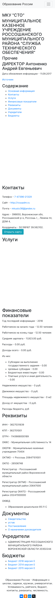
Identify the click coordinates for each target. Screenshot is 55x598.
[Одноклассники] (25, 596)
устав (11, 522)
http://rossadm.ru (20, 202)
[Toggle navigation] (48, 4)
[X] (33, 596)
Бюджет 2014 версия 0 (21, 564)
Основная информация (21, 90)
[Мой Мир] (29, 596)
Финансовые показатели (22, 101)
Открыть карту (13, 231)
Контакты (13, 94)
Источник (7, 79)
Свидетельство (17, 518)
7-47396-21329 (23, 196)
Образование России (17, 4)
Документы (14, 108)
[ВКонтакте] (21, 596)
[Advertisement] (27, 153)
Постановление (17, 525)
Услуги (12, 98)
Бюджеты (13, 115)
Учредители (15, 112)
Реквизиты (14, 105)
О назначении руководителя (24, 529)
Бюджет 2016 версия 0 (21, 561)
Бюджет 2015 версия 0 (21, 568)
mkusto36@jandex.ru (23, 208)
